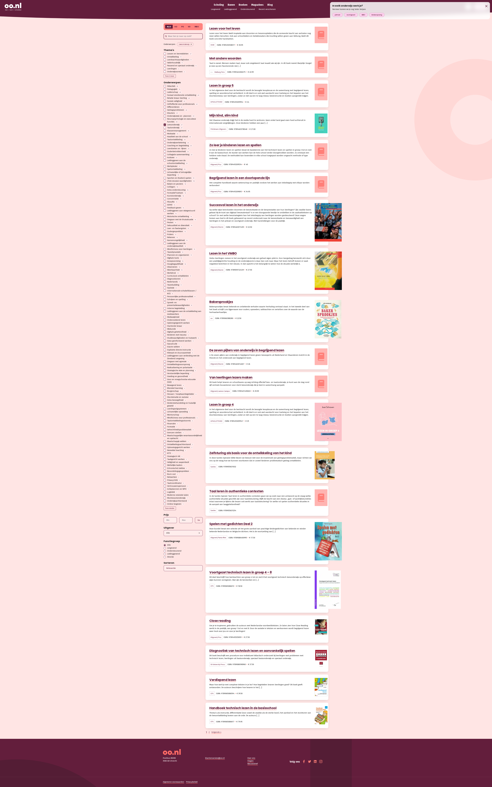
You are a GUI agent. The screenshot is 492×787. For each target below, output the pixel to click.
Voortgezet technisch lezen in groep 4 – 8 (240, 572)
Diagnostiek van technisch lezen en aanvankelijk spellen (252, 651)
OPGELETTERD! (216, 102)
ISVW (212, 45)
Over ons (251, 758)
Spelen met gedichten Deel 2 (231, 524)
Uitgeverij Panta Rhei (218, 538)
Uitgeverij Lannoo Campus (220, 391)
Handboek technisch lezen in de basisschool (242, 708)
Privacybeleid (192, 782)
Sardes (213, 467)
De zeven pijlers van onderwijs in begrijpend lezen (246, 350)
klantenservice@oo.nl (215, 758)
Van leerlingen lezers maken (231, 377)
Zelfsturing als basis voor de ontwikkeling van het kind (250, 453)
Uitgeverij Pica (216, 164)
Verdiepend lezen (222, 680)
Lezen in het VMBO (223, 253)
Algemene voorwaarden (173, 782)
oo (212, 318)
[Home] (13, 7)
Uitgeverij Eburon (217, 227)
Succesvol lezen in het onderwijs (233, 205)
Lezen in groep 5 (221, 85)
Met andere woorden (225, 58)
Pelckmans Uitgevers (218, 129)
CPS (212, 586)
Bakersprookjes (221, 302)
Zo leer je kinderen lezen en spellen (235, 145)
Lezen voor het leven (224, 28)
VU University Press (218, 664)
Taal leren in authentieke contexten (236, 491)
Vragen (250, 761)
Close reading (220, 621)
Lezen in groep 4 (221, 404)
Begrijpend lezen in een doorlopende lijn (239, 178)
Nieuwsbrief (252, 764)
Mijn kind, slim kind (223, 115)
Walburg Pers (219, 72)
